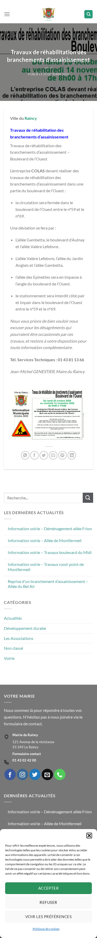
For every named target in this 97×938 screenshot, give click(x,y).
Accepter (48, 888)
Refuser (48, 902)
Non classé (13, 648)
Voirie (9, 658)
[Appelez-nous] (59, 774)
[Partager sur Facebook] (34, 455)
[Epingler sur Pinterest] (62, 455)
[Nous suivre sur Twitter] (35, 774)
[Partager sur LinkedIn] (72, 455)
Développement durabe (25, 628)
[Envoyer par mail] (53, 455)
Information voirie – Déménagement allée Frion (50, 528)
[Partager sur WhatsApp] (25, 455)
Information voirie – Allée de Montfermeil (44, 540)
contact (35, 723)
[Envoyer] (88, 498)
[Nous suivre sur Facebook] (10, 774)
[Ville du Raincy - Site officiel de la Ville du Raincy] (48, 14)
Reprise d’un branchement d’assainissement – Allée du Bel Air (48, 584)
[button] (89, 835)
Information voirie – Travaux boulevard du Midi (50, 552)
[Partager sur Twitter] (44, 455)
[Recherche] (88, 14)
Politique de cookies (46, 929)
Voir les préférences (48, 916)
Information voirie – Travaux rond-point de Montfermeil (46, 567)
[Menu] (7, 14)
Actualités (13, 618)
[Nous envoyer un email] (47, 774)
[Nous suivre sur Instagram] (22, 774)
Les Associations (18, 638)
